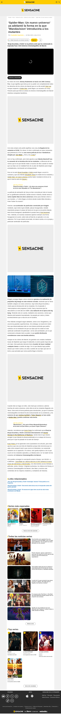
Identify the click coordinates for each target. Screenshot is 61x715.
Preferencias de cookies (30, 708)
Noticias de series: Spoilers (29, 17)
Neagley (21, 523)
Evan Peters (11, 444)
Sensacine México (55, 697)
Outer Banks (10, 678)
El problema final (47, 523)
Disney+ (24, 179)
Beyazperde (56, 695)
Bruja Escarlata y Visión (25, 172)
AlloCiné (44, 695)
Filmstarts (49, 695)
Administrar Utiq (47, 706)
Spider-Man (23, 88)
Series (13, 17)
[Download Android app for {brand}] (33, 696)
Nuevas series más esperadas (30, 530)
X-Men (32, 155)
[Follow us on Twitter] (12, 696)
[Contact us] (12, 700)
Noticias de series (19, 17)
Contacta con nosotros (18, 706)
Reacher (9, 651)
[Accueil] (29, 2)
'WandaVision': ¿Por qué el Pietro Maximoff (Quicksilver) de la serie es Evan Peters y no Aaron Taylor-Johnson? (30, 425)
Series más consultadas (30, 686)
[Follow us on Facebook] (8, 696)
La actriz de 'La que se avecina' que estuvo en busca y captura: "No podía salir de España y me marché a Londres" (42, 582)
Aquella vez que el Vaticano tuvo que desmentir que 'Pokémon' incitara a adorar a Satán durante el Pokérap (42, 609)
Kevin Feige (28, 430)
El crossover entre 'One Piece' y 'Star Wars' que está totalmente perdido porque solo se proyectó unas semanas (42, 595)
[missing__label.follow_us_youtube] (4, 696)
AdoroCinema (45, 697)
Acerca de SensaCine (7, 706)
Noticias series (30, 623)
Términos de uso (28, 706)
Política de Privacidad (37, 706)
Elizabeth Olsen (30, 174)
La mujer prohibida (43, 651)
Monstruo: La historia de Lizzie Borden (36, 524)
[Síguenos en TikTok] (8, 700)
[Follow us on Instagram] (17, 696)
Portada (9, 17)
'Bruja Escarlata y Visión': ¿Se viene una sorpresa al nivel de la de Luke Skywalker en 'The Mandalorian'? (30, 187)
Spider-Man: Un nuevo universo (17, 177)
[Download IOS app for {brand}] (28, 696)
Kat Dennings (45, 212)
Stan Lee (48, 86)
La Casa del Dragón (28, 651)
